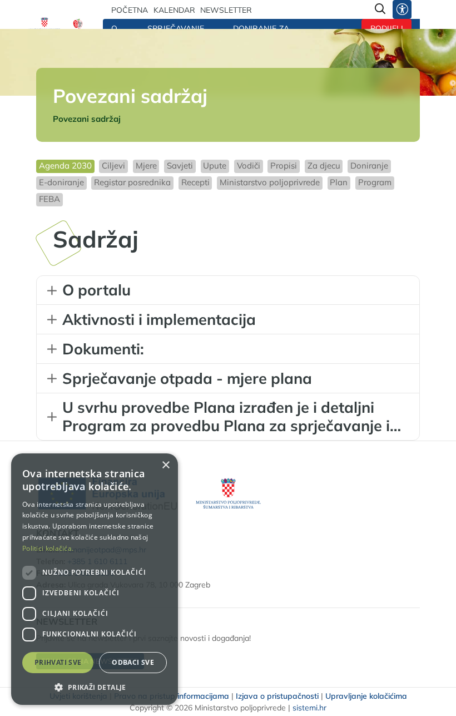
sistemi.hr (309, 708)
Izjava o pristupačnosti (277, 696)
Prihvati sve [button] (58, 662)
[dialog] (94, 579)
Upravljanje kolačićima (366, 696)
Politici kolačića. (47, 548)
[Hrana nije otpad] (78, 25)
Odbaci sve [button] (133, 662)
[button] (94, 687)
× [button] (165, 465)
